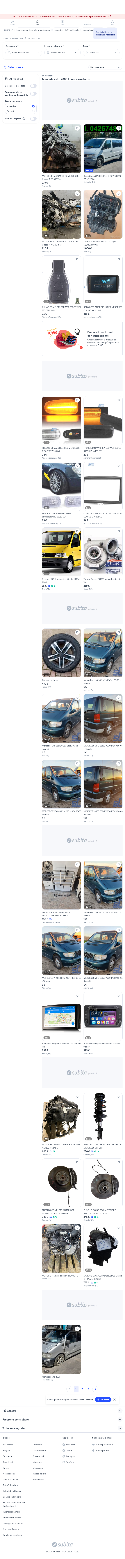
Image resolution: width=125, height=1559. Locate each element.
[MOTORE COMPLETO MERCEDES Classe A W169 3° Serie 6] (61, 1124)
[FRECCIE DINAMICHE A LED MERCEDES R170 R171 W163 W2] (61, 427)
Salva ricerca (15, 67)
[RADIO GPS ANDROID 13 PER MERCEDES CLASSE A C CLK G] (103, 287)
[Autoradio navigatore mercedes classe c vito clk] (103, 1023)
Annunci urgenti (13, 118)
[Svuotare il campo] (38, 52)
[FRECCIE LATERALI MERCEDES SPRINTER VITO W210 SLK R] (61, 493)
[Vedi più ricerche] (119, 30)
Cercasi (10, 111)
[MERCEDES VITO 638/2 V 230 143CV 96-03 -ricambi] (103, 791)
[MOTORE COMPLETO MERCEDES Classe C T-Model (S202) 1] (103, 1255)
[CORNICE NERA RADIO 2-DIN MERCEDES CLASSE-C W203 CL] (103, 493)
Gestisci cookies (10, 1479)
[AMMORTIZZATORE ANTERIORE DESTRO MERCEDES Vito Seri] (103, 1124)
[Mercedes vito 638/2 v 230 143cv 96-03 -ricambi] (103, 892)
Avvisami (104, 1399)
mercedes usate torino (92, 30)
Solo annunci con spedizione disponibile (16, 93)
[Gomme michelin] (61, 660)
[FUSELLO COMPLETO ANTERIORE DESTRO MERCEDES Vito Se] (61, 1190)
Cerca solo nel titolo (15, 85)
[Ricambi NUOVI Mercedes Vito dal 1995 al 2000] (61, 559)
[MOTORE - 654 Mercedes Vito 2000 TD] (61, 1255)
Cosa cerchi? (12, 46)
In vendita (11, 106)
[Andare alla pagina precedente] (69, 1389)
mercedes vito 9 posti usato (66, 30)
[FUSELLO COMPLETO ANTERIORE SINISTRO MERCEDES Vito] (103, 1190)
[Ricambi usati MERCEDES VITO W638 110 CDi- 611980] (103, 155)
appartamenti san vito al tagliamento (34, 30)
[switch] (33, 86)
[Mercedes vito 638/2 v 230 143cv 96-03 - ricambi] (103, 660)
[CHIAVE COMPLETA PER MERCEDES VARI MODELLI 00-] (61, 287)
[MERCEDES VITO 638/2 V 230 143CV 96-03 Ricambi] (103, 957)
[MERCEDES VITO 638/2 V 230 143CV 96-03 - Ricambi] (103, 725)
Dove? (86, 46)
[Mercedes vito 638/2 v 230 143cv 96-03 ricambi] (61, 725)
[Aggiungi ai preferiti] (77, 128)
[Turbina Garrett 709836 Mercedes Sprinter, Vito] (103, 559)
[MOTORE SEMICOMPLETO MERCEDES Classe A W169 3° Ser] (61, 155)
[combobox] (24, 52)
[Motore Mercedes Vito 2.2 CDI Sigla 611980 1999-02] (103, 221)
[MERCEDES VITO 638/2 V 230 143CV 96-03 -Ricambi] (61, 957)
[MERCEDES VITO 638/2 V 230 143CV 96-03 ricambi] (61, 791)
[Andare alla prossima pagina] (95, 1389)
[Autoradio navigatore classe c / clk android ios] (61, 1023)
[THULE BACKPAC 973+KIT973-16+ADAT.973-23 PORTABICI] (61, 892)
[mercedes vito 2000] (61, 1353)
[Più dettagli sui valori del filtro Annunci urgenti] (23, 118)
